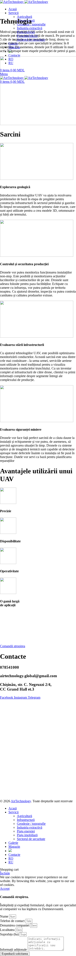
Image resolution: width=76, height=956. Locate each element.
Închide (5, 873)
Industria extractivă (29, 28)
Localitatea (7, 930)
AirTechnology (21, 801)
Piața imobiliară (27, 835)
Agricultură (24, 16)
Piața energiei (26, 831)
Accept (5, 888)
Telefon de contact (12, 921)
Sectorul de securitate (31, 839)
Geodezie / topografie (31, 823)
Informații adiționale (14, 949)
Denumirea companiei (15, 925)
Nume (4, 916)
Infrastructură (26, 820)
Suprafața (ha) (10, 934)
